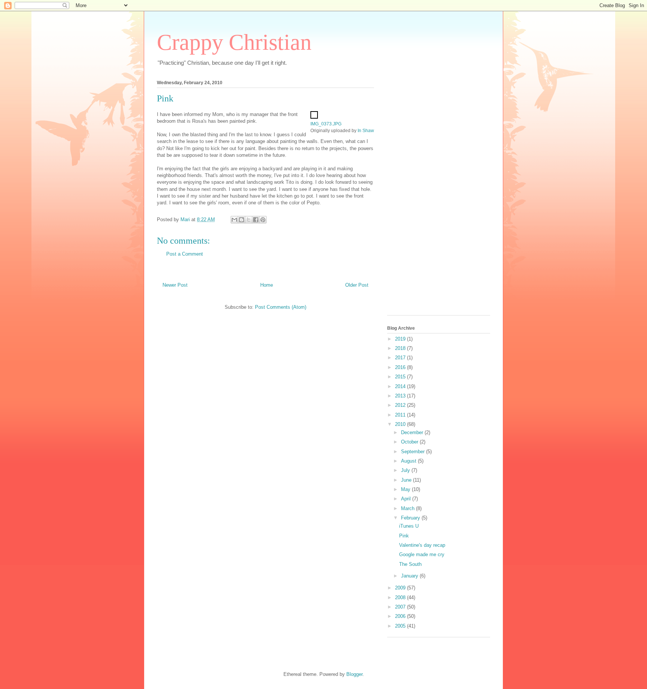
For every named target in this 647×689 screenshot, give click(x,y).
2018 (401, 348)
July (406, 470)
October (410, 442)
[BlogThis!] (241, 219)
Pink (404, 536)
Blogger (354, 674)
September (413, 451)
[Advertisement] (417, 195)
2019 (401, 339)
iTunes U (409, 526)
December (413, 432)
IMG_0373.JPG (325, 123)
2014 (401, 386)
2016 (401, 367)
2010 (401, 424)
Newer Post (175, 285)
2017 (401, 357)
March (408, 508)
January (410, 576)
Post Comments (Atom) (280, 307)
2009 (401, 588)
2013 (401, 396)
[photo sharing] (314, 117)
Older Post (356, 285)
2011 (401, 415)
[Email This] (234, 219)
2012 (401, 405)
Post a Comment (184, 254)
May (406, 489)
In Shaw (366, 130)
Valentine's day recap (422, 545)
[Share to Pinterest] (263, 219)
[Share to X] (248, 219)
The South (410, 564)
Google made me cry (421, 554)
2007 (401, 607)
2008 (401, 597)
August (409, 461)
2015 (401, 376)
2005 (401, 626)
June (407, 480)
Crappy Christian (234, 42)
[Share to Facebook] (255, 219)
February (411, 518)
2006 (401, 616)
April (406, 498)
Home (266, 285)
